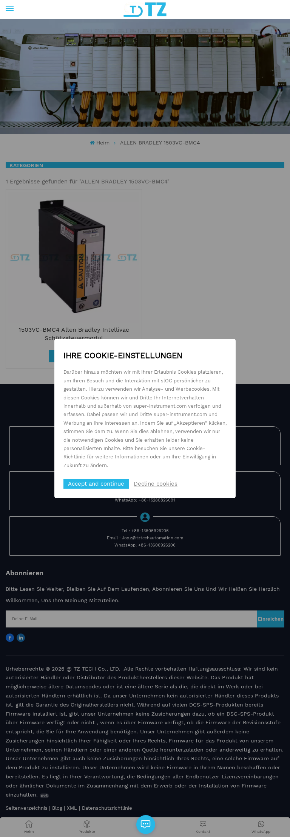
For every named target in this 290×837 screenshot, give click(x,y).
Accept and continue (96, 483)
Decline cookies (155, 483)
